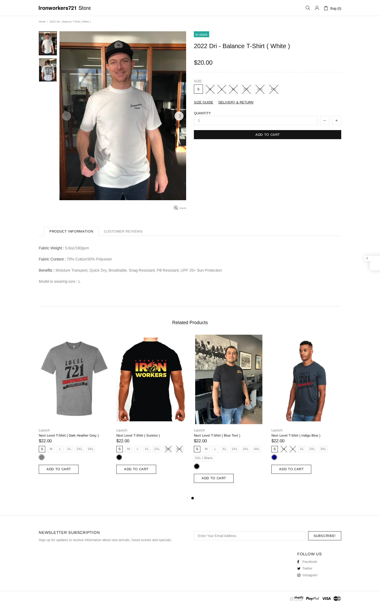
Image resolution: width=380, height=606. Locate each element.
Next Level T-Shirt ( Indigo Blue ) (295, 435)
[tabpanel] (229, 415)
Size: (198, 81)
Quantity (202, 113)
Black (119, 457)
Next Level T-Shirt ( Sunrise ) (138, 435)
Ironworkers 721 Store (64, 7)
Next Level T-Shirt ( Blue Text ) (217, 435)
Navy (274, 457)
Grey (41, 457)
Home (42, 21)
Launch (44, 430)
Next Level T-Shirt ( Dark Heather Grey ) (69, 435)
